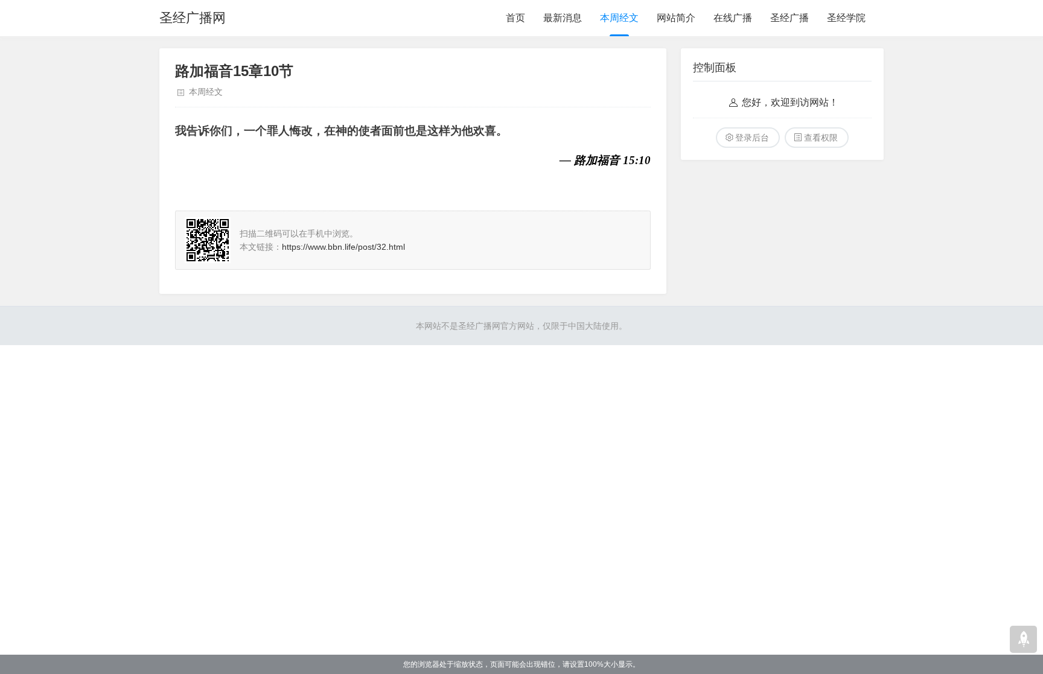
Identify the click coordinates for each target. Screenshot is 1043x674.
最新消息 (562, 18)
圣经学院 (846, 18)
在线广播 (732, 18)
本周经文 (619, 18)
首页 (515, 18)
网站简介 (676, 18)
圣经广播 (789, 18)
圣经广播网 (192, 17)
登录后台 (752, 137)
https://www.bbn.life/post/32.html (343, 247)
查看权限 (821, 137)
